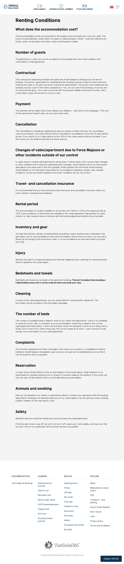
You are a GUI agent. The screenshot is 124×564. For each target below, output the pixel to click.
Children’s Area (71, 506)
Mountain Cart (44, 495)
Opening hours (71, 483)
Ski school (69, 511)
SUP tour (42, 513)
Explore (94, 476)
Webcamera (40, 9)
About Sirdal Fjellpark (100, 507)
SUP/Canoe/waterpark (48, 504)
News (92, 483)
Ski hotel (68, 529)
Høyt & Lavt (43, 490)
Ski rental (68, 497)
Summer (42, 476)
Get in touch (95, 512)
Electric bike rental (46, 500)
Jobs (92, 516)
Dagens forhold (111, 558)
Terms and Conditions (100, 525)
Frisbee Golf (43, 509)
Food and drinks (85, 9)
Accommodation (21, 476)
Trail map (68, 502)
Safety (67, 520)
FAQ (92, 495)
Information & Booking (22, 483)
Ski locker (68, 515)
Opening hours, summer (61, 9)
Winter (68, 476)
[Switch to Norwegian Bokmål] (111, 7)
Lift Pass (68, 492)
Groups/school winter (74, 525)
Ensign (81, 555)
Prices (67, 488)
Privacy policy (96, 521)
